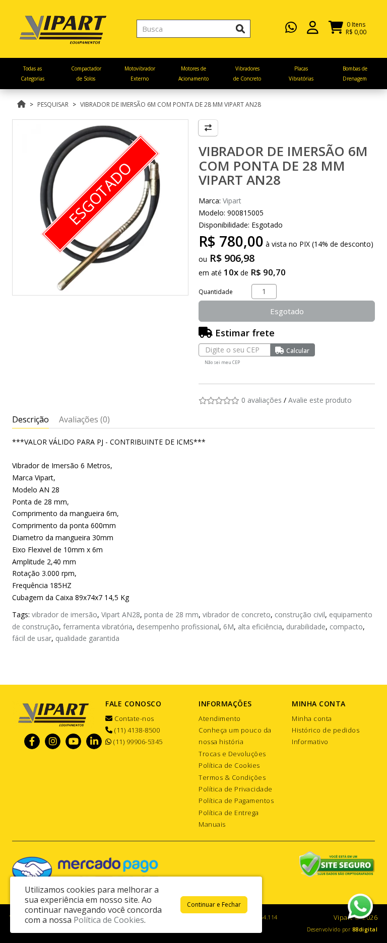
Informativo (310, 741)
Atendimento (220, 718)
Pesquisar (53, 104)
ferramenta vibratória (98, 626)
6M (228, 626)
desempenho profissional (178, 626)
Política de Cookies (229, 765)
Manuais (212, 824)
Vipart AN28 (120, 614)
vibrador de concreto (237, 614)
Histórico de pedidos (325, 730)
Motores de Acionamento (193, 73)
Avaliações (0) (84, 419)
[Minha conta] (312, 26)
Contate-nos (133, 718)
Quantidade (216, 291)
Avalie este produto (320, 400)
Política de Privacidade (236, 788)
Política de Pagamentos (236, 800)
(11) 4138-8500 (136, 730)
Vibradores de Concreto (247, 73)
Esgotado (287, 311)
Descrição (30, 419)
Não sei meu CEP (222, 362)
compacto (346, 626)
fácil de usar (31, 638)
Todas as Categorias (32, 73)
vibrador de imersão (64, 614)
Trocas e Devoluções (232, 753)
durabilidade (306, 626)
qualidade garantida (87, 638)
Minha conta (312, 718)
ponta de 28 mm (171, 614)
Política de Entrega (229, 812)
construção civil (300, 614)
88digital (365, 929)
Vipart (232, 200)
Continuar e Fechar (214, 904)
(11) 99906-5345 (137, 741)
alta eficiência (260, 626)
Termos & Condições (232, 777)
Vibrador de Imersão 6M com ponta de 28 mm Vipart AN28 (170, 104)
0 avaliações (261, 400)
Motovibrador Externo (139, 73)
